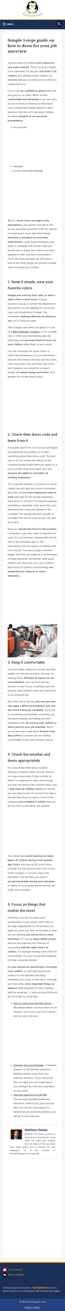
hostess (35, 331)
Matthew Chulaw (36, 1130)
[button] (8, 24)
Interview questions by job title (30, 1094)
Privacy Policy (32, 1307)
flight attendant (21, 331)
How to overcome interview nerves (33, 1003)
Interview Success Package (29, 1065)
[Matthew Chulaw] (16, 1135)
